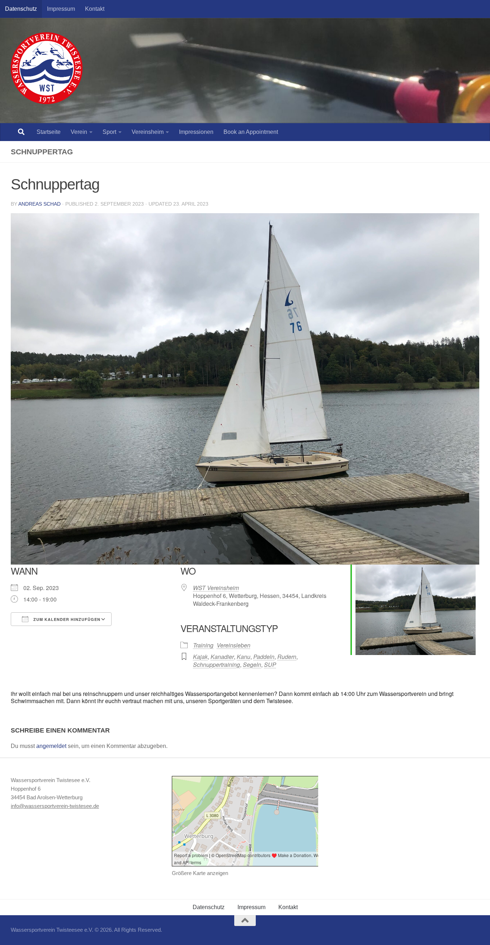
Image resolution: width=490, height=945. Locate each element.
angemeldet (51, 746)
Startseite (49, 132)
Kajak (200, 656)
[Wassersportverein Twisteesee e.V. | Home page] (47, 68)
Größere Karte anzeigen (200, 873)
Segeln (252, 664)
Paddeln (263, 656)
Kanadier (222, 656)
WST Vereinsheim (216, 588)
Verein (79, 132)
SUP (270, 664)
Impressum (61, 9)
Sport (109, 132)
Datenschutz (21, 9)
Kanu (243, 656)
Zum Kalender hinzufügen (66, 619)
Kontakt (94, 9)
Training (203, 645)
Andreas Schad (39, 204)
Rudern (286, 656)
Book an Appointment (250, 132)
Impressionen (196, 132)
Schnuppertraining (216, 664)
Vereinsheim (148, 132)
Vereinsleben (233, 645)
